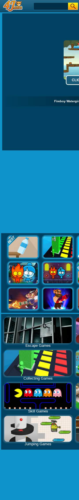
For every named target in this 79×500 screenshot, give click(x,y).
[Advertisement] (39, 192)
